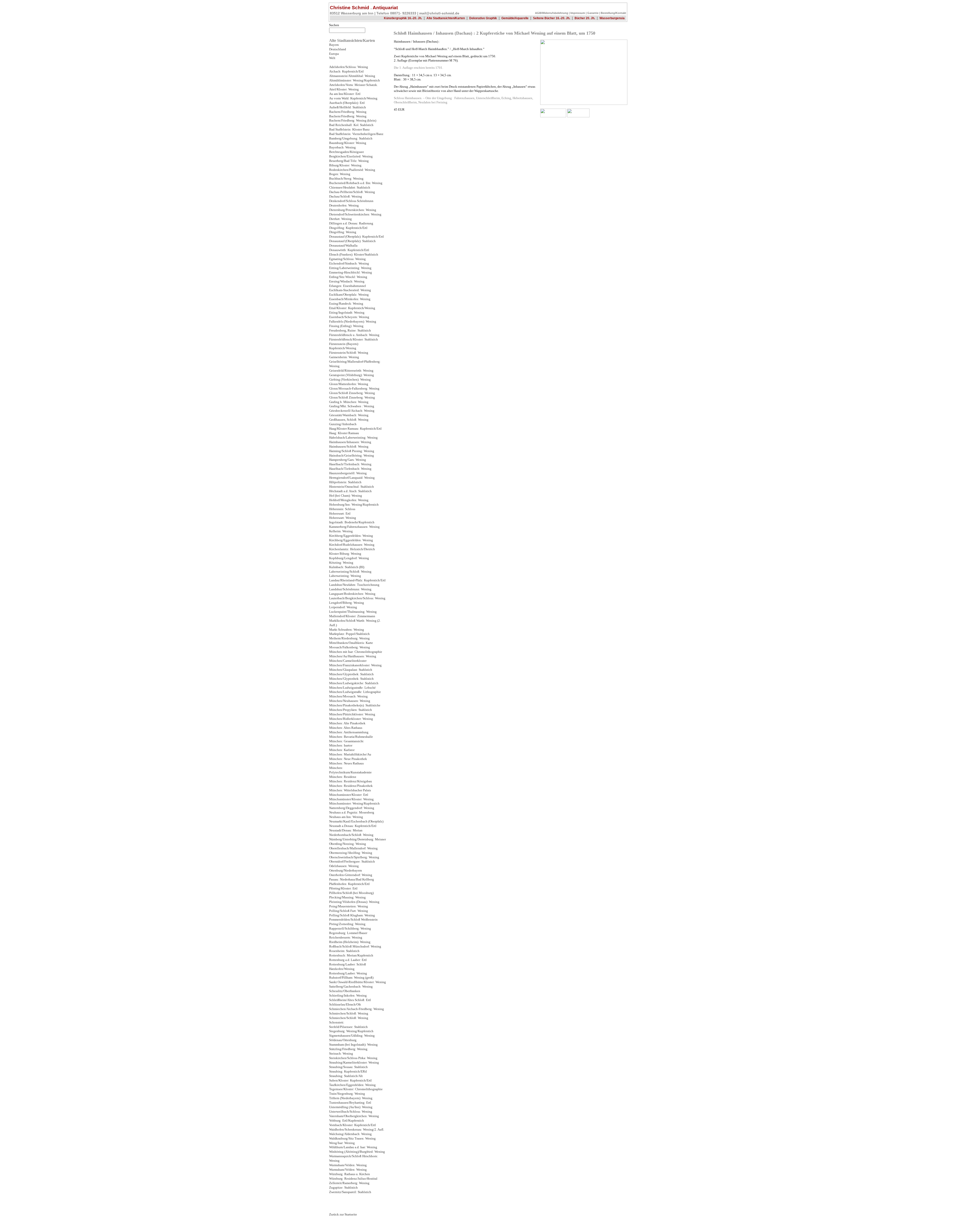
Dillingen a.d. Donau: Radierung (351, 223)
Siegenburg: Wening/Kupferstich (351, 1031)
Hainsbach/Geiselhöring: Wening (351, 455)
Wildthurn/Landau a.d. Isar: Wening (353, 1147)
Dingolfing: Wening (342, 232)
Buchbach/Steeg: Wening (346, 178)
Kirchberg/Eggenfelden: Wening (351, 536)
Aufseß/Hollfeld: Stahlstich (347, 107)
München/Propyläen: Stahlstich (350, 710)
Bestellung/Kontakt (613, 12)
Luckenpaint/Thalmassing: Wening (353, 611)
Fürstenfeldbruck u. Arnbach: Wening (354, 335)
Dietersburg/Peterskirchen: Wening (352, 210)
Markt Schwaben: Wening (346, 629)
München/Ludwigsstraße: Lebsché (352, 687)
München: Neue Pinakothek (348, 759)
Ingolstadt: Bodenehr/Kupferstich (351, 522)
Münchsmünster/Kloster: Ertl (348, 795)
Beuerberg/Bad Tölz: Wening (349, 161)
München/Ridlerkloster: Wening (351, 719)
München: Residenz (342, 777)
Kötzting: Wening (341, 562)
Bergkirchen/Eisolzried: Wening (351, 156)
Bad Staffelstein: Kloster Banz (349, 129)
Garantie (592, 12)
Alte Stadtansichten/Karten (445, 18)
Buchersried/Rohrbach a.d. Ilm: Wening (355, 183)
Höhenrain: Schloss (342, 509)
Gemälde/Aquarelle (515, 18)
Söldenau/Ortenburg (343, 1040)
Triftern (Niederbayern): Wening (350, 1098)
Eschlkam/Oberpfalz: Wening (349, 294)
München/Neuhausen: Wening (349, 701)
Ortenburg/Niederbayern (345, 870)
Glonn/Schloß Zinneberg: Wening (352, 393)
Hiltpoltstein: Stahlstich (345, 482)
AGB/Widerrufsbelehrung (551, 12)
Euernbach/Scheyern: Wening (349, 317)
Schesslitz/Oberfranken (344, 991)
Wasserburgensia (612, 18)
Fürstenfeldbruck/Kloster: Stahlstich (353, 339)
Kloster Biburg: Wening (345, 553)
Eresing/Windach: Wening (346, 281)
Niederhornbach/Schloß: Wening (351, 835)
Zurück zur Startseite (343, 1214)
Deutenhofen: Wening (344, 205)
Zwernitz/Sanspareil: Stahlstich (350, 1192)
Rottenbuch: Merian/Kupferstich (351, 955)
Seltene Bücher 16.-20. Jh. (551, 18)
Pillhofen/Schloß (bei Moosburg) (351, 893)
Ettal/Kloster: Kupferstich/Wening (352, 308)
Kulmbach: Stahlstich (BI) (346, 567)
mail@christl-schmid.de (439, 13)
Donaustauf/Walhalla (343, 245)
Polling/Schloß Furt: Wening (348, 911)
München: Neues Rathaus (346, 763)
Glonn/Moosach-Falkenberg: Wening (354, 388)
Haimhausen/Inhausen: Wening (350, 442)
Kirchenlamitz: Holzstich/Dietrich (352, 549)
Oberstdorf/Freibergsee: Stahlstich (352, 861)
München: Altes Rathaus (345, 728)
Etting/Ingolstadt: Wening (346, 312)
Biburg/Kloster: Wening (345, 165)
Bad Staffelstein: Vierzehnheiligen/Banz (356, 134)
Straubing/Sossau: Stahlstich (348, 1067)
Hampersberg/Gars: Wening (347, 460)
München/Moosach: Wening (348, 696)
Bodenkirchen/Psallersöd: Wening (352, 170)
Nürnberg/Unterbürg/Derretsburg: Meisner (357, 839)
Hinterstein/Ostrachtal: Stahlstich (351, 486)
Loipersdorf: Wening (343, 607)
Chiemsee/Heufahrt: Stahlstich (349, 187)
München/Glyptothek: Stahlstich (351, 674)
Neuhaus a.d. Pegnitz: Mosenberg (351, 812)
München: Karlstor (342, 750)
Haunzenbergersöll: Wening (348, 473)
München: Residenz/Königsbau (350, 781)
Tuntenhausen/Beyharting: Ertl (350, 1102)
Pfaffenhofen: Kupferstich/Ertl (349, 884)
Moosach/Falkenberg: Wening (349, 647)
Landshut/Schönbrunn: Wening (350, 589)
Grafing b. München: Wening (348, 402)
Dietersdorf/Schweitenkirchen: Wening (355, 214)
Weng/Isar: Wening (342, 1143)
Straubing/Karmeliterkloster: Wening (354, 1062)
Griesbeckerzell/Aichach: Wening (351, 410)
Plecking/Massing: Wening (347, 897)
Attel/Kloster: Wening (344, 89)
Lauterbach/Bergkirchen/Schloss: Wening (357, 598)
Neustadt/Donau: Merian (345, 830)
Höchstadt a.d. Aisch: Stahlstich (350, 491)
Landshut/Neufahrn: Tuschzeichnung (354, 585)
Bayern (334, 45)
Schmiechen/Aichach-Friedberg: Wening (356, 1009)
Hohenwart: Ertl (340, 513)
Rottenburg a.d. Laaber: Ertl (348, 960)
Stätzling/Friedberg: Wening (348, 1049)
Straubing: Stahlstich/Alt (346, 1076)
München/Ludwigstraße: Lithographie (355, 692)
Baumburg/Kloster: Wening (347, 143)
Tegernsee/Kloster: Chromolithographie (356, 1089)
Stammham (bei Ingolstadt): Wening (353, 1044)
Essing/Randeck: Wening (346, 303)
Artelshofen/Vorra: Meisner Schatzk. (353, 85)
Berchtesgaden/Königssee (346, 152)
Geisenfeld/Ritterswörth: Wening (351, 370)
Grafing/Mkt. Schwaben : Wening (351, 406)
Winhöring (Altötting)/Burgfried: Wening (357, 1151)
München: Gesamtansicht (346, 741)
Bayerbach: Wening (342, 147)
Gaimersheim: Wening (344, 357)
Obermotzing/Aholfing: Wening (350, 853)
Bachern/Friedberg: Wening (347, 112)
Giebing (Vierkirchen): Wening (350, 379)
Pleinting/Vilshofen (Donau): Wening (354, 902)
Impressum (577, 12)
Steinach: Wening (341, 1053)
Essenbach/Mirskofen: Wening (349, 299)
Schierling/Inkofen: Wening (348, 995)
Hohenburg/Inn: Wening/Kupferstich (354, 504)
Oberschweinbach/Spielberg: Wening (354, 857)
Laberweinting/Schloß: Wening (350, 571)
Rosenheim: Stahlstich (344, 951)
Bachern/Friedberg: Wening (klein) (352, 120)
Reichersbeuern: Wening (345, 937)
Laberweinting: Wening (345, 576)
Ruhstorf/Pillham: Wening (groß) (351, 977)
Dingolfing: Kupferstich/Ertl (348, 228)
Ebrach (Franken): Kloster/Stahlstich (353, 254)
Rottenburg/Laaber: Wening (348, 973)
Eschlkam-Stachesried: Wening (350, 290)
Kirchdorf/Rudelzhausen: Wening (351, 544)
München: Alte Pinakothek (347, 723)
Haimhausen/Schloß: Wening (348, 446)
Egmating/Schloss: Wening (347, 259)
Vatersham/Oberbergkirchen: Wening (354, 1116)
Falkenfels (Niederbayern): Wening (352, 321)
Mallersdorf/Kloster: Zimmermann (352, 616)
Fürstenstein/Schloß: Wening (348, 352)
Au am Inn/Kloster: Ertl (344, 94)
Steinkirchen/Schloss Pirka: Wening (353, 1058)
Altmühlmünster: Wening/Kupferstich (354, 80)
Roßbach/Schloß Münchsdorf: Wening (355, 946)
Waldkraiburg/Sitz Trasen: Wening (352, 1138)
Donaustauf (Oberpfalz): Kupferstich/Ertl (356, 236)
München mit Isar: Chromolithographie (355, 652)
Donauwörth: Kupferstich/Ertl (349, 250)
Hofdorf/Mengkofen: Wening (348, 500)
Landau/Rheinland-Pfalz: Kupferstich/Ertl (357, 580)
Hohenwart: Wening (342, 518)
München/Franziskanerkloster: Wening (355, 665)
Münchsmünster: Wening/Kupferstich (354, 803)
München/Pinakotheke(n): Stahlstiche (354, 705)
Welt (332, 58)
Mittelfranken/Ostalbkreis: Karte (351, 643)
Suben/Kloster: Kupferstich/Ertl (350, 1080)
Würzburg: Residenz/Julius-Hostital (353, 1178)
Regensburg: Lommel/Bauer (348, 933)
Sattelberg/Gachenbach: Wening (351, 986)
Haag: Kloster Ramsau (344, 433)
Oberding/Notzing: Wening (347, 844)
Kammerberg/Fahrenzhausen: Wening (354, 527)
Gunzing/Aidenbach (343, 424)
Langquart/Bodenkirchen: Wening (352, 594)
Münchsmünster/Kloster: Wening (351, 799)
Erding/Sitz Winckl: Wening (348, 277)
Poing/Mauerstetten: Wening (348, 906)
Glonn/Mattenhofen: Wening (348, 384)
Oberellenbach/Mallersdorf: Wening (353, 848)
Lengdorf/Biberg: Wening (346, 603)
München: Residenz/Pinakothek (351, 786)
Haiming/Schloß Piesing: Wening (351, 451)
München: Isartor (340, 745)
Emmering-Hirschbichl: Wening (350, 272)
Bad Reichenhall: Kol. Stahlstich (351, 125)
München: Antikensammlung (348, 732)
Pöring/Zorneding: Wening (347, 924)
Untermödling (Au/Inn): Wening (350, 1107)
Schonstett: (336, 1022)
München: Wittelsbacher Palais (350, 790)
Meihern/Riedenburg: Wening (349, 638)
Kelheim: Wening (341, 531)
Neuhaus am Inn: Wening (346, 817)
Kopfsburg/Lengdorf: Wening (349, 558)
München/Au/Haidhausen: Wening (352, 656)
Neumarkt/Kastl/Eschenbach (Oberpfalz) (356, 821)
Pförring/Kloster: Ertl (343, 888)
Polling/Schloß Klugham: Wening (352, 915)
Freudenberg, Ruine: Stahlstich (350, 330)
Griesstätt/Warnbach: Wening (348, 415)
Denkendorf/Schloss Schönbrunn (351, 201)
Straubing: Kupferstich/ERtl (348, 1071)
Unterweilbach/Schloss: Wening (350, 1111)
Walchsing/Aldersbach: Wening (350, 1134)
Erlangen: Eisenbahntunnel (347, 286)
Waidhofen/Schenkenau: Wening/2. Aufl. (356, 1129)
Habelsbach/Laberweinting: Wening (353, 437)
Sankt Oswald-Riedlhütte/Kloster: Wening (357, 982)
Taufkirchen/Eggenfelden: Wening (352, 1085)
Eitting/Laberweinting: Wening (350, 268)
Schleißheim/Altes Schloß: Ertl (350, 1000)
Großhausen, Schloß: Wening (348, 419)
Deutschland (337, 49)
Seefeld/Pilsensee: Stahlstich (348, 1027)
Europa (334, 54)
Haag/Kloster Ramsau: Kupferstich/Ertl (355, 428)
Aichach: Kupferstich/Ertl (346, 71)
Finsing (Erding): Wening (346, 326)
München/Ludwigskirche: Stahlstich (353, 683)
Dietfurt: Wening (340, 219)
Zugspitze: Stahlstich (343, 1187)
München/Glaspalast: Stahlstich (350, 670)
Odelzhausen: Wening (344, 866)
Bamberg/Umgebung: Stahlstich (350, 138)
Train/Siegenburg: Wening (347, 1093)
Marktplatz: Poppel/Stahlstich (349, 634)
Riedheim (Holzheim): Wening (349, 942)
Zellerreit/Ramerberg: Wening (349, 1183)
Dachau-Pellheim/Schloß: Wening (352, 192)
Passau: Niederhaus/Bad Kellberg (351, 879)
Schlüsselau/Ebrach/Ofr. (345, 1004)
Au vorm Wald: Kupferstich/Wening (353, 98)
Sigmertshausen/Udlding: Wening (352, 1035)
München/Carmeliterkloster (347, 661)
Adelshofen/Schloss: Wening (348, 67)
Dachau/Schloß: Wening (345, 196)
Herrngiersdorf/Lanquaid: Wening (352, 477)
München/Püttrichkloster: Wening (352, 714)
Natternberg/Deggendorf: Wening (351, 808)
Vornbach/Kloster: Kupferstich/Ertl (352, 1125)
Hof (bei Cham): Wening (345, 495)
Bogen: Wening (339, 174)
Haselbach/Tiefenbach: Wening (350, 464)
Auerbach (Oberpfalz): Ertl (347, 103)
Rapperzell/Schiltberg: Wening (350, 928)
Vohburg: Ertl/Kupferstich (346, 1120)
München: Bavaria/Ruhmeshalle (351, 737)
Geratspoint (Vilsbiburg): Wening (351, 375)
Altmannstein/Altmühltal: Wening (352, 76)
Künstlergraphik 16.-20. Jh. (403, 18)
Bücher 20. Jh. (585, 18)
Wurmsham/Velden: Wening (348, 1165)
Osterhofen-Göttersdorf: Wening (350, 875)
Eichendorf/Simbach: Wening (349, 263)
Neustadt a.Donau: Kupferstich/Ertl (352, 826)
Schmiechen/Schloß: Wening (348, 1013)
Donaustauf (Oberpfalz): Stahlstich (352, 241)
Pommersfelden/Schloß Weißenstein (353, 919)
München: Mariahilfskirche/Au (350, 754)
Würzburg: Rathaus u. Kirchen (349, 1174)
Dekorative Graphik (483, 18)
